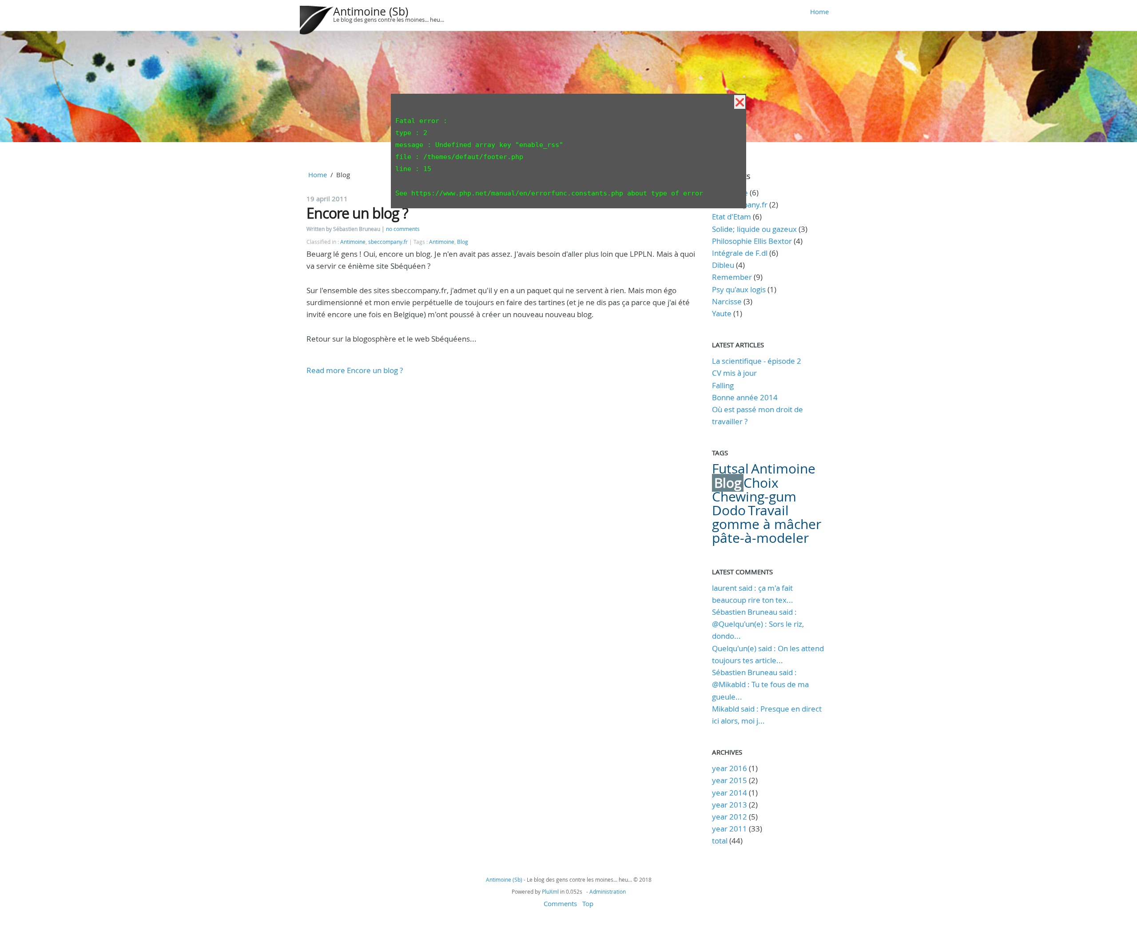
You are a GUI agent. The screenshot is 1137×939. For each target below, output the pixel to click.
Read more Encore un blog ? (354, 370)
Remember (732, 277)
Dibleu (723, 265)
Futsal (730, 468)
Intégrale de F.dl (739, 253)
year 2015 (729, 780)
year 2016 (729, 768)
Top (587, 903)
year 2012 (729, 817)
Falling (723, 385)
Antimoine (353, 242)
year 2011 (729, 829)
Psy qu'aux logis (739, 289)
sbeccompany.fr (388, 242)
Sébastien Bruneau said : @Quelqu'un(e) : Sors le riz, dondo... (758, 624)
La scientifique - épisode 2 (756, 361)
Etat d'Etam (731, 216)
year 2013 (729, 805)
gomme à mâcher (766, 524)
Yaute (721, 313)
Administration (607, 891)
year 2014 (729, 793)
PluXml (550, 891)
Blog (462, 242)
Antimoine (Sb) (370, 11)
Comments (560, 903)
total (720, 841)
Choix (761, 483)
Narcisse (727, 301)
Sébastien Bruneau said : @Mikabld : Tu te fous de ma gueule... (760, 684)
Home (819, 11)
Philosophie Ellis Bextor (752, 241)
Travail (768, 510)
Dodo (729, 510)
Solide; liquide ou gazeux (754, 229)
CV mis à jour (734, 373)
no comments (403, 229)
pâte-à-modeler (760, 538)
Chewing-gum (754, 496)
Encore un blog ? (357, 213)
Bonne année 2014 (745, 397)
